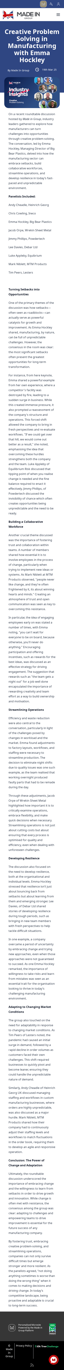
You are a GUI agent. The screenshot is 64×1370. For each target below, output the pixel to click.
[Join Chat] (54, 1360)
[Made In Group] (21, 15)
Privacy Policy (24, 1345)
